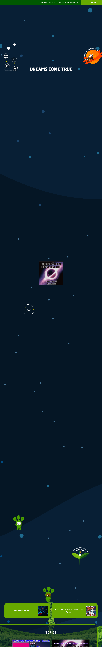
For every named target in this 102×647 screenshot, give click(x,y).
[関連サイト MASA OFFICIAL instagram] (7, 66)
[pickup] (51, 273)
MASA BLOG (6, 56)
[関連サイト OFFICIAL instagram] (24, 313)
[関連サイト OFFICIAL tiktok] (32, 313)
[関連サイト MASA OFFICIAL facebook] (15, 69)
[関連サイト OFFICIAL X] (32, 306)
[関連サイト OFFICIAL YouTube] (28, 304)
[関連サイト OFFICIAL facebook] (29, 310)
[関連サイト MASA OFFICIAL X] (13, 59)
